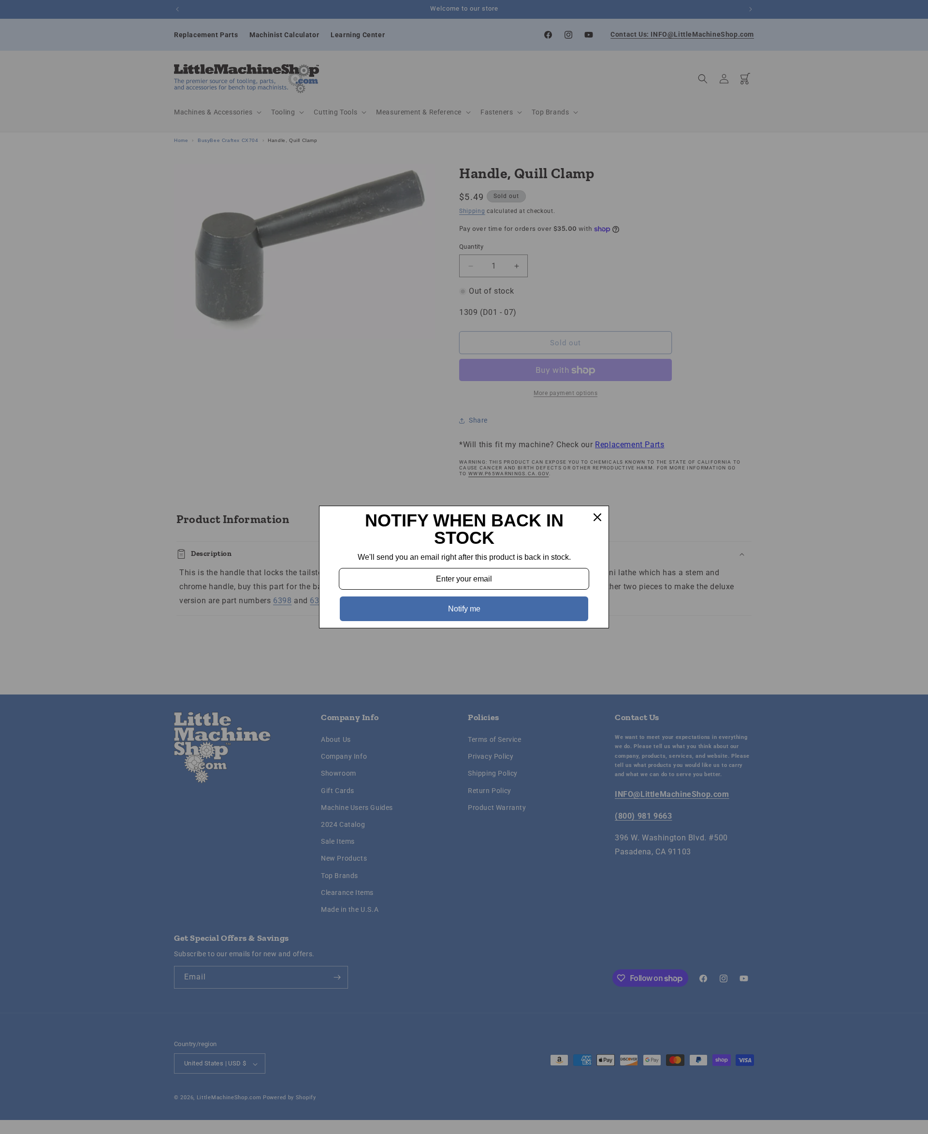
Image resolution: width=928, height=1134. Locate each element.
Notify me (464, 609)
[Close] (597, 517)
